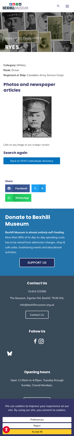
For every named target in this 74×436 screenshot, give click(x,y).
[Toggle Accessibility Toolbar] (6, 429)
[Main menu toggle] (67, 6)
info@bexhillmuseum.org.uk (37, 304)
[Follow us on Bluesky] (9, 353)
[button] (58, 6)
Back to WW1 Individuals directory (31, 161)
